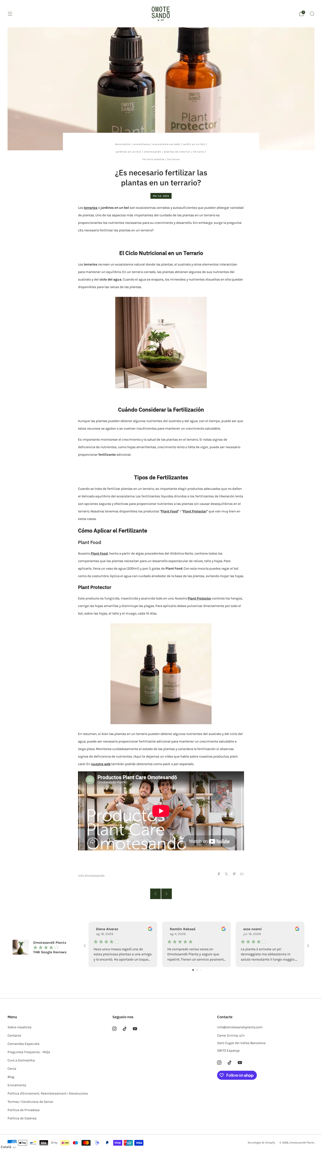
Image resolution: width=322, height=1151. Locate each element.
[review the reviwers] (150, 930)
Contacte (14, 1035)
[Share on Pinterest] (234, 874)
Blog (11, 1077)
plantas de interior (177, 151)
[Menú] (10, 13)
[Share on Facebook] (219, 874)
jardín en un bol (194, 144)
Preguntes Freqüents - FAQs (29, 1052)
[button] (8, 1147)
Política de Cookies (22, 1118)
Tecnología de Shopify (261, 1142)
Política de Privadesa (23, 1110)
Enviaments (17, 1085)
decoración (123, 144)
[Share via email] (242, 874)
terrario (198, 151)
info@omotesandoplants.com (240, 1027)
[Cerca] (311, 13)
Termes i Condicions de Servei (30, 1102)
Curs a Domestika (21, 1060)
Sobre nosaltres (19, 1027)
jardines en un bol (128, 151)
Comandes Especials (23, 1044)
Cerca (12, 1068)
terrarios (173, 159)
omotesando (152, 151)
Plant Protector (195, 511)
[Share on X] (226, 874)
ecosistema (142, 144)
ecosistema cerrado (166, 144)
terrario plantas (153, 159)
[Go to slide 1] (193, 970)
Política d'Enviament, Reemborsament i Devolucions (48, 1093)
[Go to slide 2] (197, 970)
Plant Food (169, 511)
